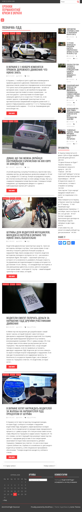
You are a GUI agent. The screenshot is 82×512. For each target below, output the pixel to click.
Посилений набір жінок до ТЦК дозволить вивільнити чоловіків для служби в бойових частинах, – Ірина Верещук (73, 91)
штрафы (33, 327)
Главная (61, 172)
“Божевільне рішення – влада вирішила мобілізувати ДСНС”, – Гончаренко (73, 134)
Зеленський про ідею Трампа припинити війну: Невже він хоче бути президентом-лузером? (73, 113)
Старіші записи (10, 466)
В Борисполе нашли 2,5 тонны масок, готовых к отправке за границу (67, 183)
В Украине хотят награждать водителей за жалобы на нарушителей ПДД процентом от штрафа (29, 411)
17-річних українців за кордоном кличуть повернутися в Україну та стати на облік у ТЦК (72, 48)
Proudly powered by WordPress (42, 507)
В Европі (5, 121)
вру (76, 144)
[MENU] (2, 20)
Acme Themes (75, 507)
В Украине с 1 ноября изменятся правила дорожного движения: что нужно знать (26, 69)
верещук (69, 105)
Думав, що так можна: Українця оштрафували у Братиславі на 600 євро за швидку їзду (28, 161)
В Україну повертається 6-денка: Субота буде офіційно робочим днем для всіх (68, 155)
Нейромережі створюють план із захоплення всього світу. (73, 31)
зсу (76, 58)
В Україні (12, 33)
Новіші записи (49, 466)
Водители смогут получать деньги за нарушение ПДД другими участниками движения (28, 320)
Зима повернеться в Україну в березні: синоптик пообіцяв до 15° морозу (68, 202)
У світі (16, 121)
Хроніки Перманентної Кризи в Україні (12, 9)
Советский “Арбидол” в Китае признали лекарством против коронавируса (69, 176)
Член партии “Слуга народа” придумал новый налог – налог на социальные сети (68, 192)
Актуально (6, 33)
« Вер (5, 500)
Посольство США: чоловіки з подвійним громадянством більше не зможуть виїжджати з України (73, 70)
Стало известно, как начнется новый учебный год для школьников (68, 230)
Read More (12, 113)
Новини (18, 33)
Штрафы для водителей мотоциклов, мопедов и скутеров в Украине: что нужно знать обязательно (28, 235)
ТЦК (68, 61)
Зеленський (70, 126)
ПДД (28, 76)
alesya (20, 76)
